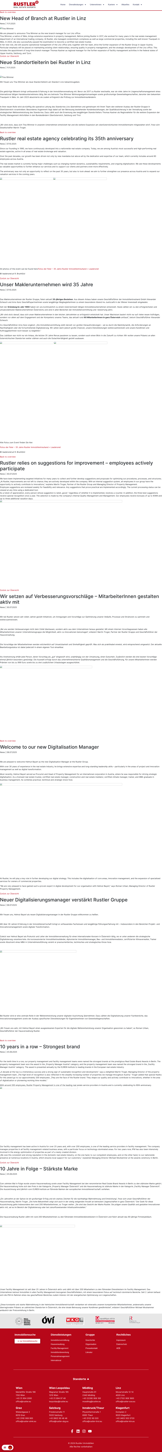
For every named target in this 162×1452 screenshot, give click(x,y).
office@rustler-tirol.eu (92, 1421)
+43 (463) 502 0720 (125, 1418)
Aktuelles (125, 5)
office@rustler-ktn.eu (125, 1421)
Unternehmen (95, 5)
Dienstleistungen (76, 5)
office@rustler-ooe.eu (125, 1401)
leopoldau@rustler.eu (58, 1401)
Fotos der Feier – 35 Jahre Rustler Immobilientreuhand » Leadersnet (68, 269)
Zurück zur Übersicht (9, 56)
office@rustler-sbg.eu (58, 1421)
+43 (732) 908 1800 (125, 1398)
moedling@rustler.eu (91, 1401)
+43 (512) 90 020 (90, 1418)
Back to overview (8, 12)
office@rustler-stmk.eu (26, 1421)
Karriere (111, 5)
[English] (5, 1447)
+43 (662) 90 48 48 (58, 1418)
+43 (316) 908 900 (24, 1418)
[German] (10, 1447)
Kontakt (136, 5)
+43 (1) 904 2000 (24, 1398)
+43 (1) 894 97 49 (57, 1398)
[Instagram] (84, 1431)
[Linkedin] (78, 1431)
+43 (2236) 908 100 (91, 1398)
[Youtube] (90, 1431)
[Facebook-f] (72, 1431)
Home (62, 5)
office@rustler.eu (23, 1401)
